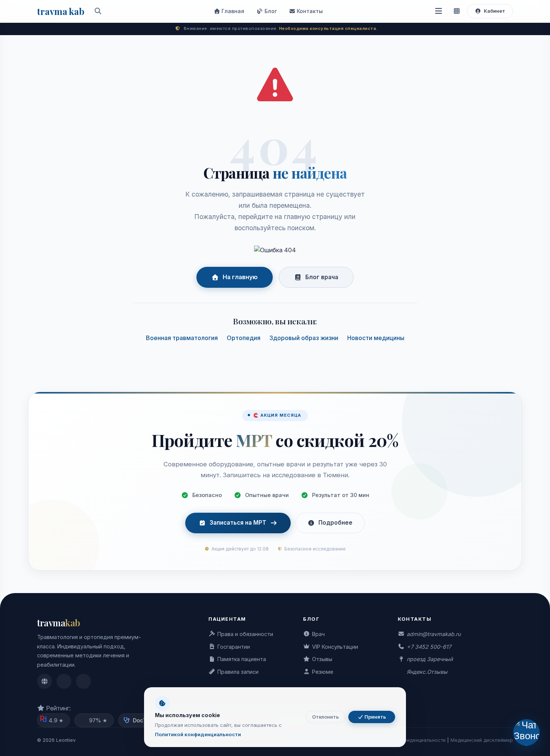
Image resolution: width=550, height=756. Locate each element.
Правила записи (238, 672)
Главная (232, 11)
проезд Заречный (430, 659)
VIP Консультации (335, 647)
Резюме (322, 672)
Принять (374, 717)
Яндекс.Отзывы (427, 672)
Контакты (309, 11)
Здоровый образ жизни (303, 338)
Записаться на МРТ (238, 522)
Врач (318, 634)
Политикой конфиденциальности (198, 734)
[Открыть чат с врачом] (526, 732)
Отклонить (325, 717)
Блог (270, 11)
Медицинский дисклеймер (481, 740)
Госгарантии (233, 647)
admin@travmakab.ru (434, 634)
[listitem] (44, 681)
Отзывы (322, 659)
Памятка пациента (241, 659)
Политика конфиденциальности (409, 740)
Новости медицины (375, 338)
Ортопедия (243, 338)
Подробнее (335, 522)
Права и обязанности (245, 634)
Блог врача (321, 277)
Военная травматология (182, 338)
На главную (240, 277)
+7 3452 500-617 (429, 647)
